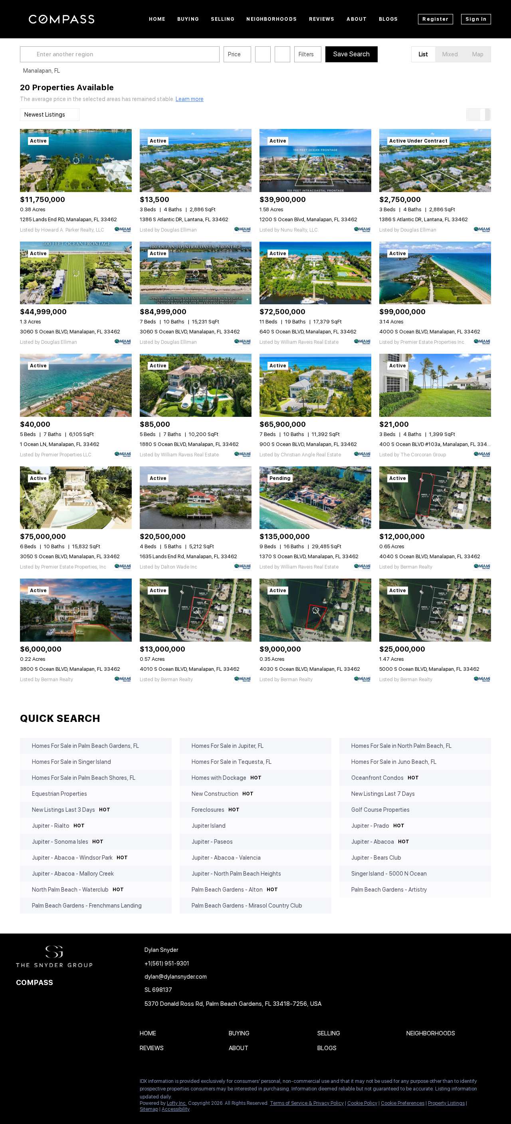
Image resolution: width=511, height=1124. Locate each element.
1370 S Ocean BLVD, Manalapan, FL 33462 (308, 556)
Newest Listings (44, 114)
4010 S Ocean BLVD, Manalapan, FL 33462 (190, 669)
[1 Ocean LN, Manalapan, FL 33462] (76, 385)
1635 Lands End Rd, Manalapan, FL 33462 (188, 556)
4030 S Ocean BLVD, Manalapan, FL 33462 (309, 669)
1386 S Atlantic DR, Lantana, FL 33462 (184, 219)
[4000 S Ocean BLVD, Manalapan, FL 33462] (435, 273)
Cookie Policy (362, 1103)
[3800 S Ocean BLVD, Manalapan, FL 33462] (76, 610)
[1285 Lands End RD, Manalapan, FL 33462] (76, 160)
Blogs (388, 19)
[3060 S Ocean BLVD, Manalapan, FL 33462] (76, 273)
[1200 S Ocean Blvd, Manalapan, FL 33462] (315, 160)
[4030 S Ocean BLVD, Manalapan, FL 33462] (315, 610)
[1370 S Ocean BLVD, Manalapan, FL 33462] (315, 497)
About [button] (357, 19)
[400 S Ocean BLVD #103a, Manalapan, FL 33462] (435, 385)
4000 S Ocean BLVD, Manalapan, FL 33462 (429, 332)
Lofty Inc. (177, 1103)
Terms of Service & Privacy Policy (307, 1103)
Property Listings (446, 1103)
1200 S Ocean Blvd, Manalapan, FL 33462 (308, 219)
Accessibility (176, 1109)
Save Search (351, 54)
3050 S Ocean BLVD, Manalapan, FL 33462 (70, 556)
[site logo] (68, 956)
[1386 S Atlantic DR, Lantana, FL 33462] (196, 160)
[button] (29, 54)
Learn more (190, 99)
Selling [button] (223, 19)
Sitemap (149, 1109)
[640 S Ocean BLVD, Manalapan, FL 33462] (315, 273)
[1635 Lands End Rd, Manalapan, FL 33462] (196, 497)
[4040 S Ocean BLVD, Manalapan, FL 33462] (435, 497)
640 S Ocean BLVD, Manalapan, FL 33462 (308, 332)
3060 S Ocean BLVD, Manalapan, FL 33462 (70, 332)
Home (157, 19)
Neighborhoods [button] (271, 19)
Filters (306, 54)
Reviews (322, 19)
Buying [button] (188, 19)
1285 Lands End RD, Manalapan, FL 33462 (68, 219)
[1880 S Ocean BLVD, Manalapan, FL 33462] (196, 385)
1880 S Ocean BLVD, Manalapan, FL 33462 (189, 444)
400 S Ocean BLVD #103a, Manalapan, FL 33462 (436, 444)
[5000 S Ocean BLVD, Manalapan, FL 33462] (435, 610)
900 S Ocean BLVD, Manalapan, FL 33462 (308, 444)
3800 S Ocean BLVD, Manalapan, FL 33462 (70, 669)
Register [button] (435, 19)
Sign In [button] (476, 19)
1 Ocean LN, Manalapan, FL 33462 (59, 444)
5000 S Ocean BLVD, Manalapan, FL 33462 (429, 669)
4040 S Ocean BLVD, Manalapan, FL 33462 (429, 556)
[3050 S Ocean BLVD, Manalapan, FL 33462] (76, 497)
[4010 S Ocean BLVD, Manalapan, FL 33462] (196, 610)
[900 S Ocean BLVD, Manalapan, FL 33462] (315, 385)
